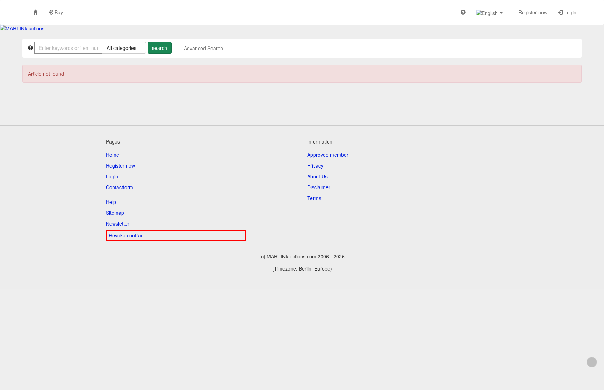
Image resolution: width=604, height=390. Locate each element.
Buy (58, 12)
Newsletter (117, 223)
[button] (489, 12)
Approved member (327, 154)
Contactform (119, 187)
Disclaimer (318, 187)
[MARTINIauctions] (22, 28)
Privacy (315, 165)
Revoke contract (127, 235)
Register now (532, 12)
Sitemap (115, 212)
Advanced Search (203, 48)
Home (112, 154)
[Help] (463, 12)
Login (569, 12)
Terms (314, 197)
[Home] (35, 12)
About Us (317, 176)
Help (111, 201)
